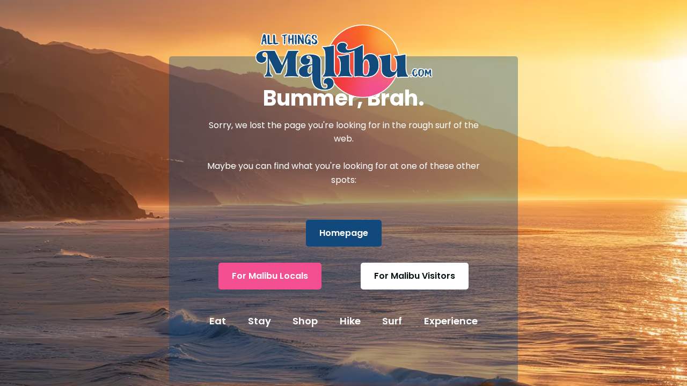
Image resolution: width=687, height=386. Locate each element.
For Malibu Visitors (414, 276)
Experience (451, 321)
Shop (305, 321)
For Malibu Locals (270, 276)
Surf (392, 321)
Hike (350, 321)
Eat (217, 321)
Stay (259, 321)
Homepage (343, 233)
